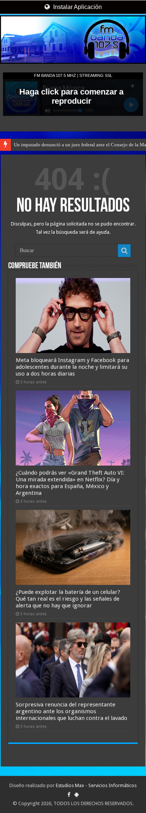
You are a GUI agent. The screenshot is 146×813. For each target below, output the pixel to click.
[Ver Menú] (9, 34)
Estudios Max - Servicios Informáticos (96, 785)
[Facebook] (69, 794)
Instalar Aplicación (77, 7)
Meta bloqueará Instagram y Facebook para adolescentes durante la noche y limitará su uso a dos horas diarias (72, 367)
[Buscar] (124, 250)
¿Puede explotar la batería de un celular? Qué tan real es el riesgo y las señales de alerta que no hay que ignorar (68, 599)
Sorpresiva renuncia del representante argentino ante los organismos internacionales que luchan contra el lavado (71, 711)
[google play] (76, 794)
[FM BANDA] (73, 39)
